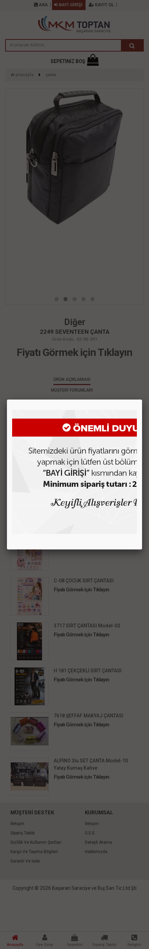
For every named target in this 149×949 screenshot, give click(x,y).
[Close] (142, 399)
